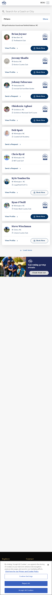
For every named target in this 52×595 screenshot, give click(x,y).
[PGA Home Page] (4, 3)
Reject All (26, 583)
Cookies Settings (26, 576)
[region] (26, 578)
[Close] (48, 564)
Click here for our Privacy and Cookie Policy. (22, 571)
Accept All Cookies (26, 590)
